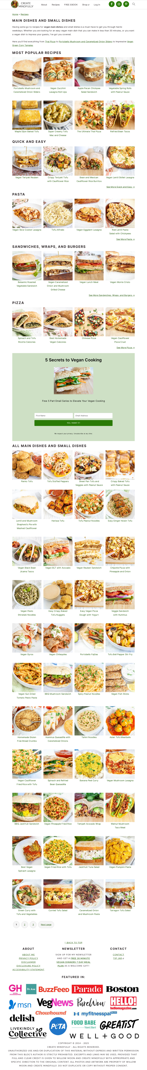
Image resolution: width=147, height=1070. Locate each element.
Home (15, 14)
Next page (46, 924)
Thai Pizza (50, 41)
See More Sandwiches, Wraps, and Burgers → (112, 295)
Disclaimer (28, 962)
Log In (97, 4)
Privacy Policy (28, 958)
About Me (28, 955)
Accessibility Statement (28, 970)
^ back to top (73, 943)
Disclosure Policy (28, 966)
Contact (118, 955)
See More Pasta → (125, 239)
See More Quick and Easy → (120, 187)
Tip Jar (117, 958)
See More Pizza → (126, 347)
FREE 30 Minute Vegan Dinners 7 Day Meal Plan (73, 962)
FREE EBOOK (71, 4)
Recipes (56, 4)
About (44, 4)
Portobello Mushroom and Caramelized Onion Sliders (85, 41)
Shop (84, 4)
